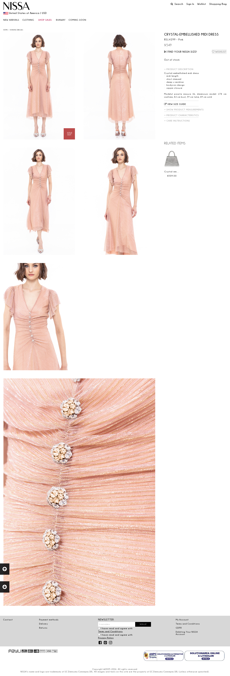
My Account (182, 620)
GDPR (179, 628)
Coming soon (77, 20)
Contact (8, 620)
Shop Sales (45, 20)
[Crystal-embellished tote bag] (172, 158)
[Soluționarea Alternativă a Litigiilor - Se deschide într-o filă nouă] (164, 656)
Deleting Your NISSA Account (187, 633)
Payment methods (49, 620)
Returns (43, 628)
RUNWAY (61, 20)
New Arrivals (11, 20)
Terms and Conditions (110, 631)
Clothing (28, 20)
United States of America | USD (28, 13)
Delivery (43, 624)
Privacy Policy (106, 638)
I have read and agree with (115, 629)
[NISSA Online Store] (16, 6)
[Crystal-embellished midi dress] (39, 85)
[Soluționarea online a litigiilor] (204, 656)
